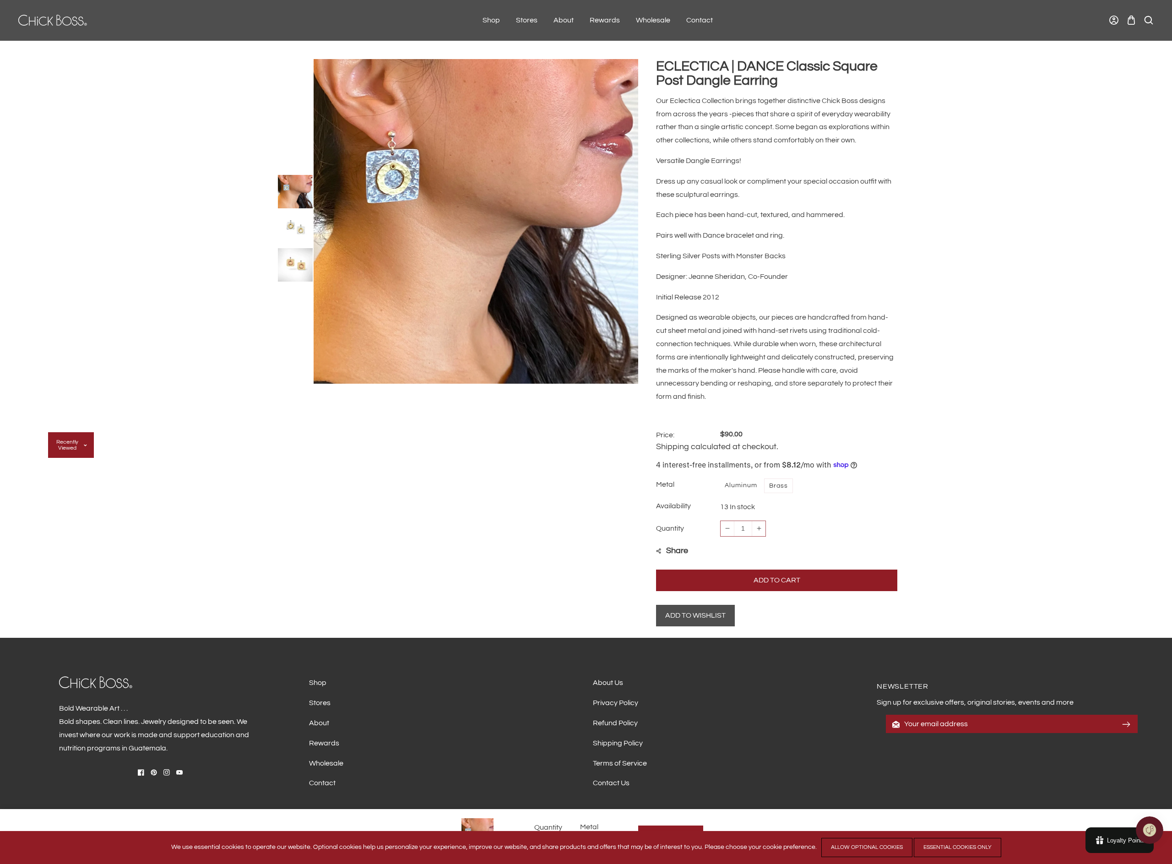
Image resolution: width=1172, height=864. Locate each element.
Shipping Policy (618, 743)
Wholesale (326, 763)
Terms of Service (620, 763)
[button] (1131, 20)
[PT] (153, 772)
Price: (665, 435)
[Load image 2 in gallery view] (295, 226)
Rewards (324, 743)
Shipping (672, 446)
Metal (589, 827)
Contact (322, 783)
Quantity (670, 528)
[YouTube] (179, 772)
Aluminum (741, 485)
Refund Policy (615, 723)
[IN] (166, 772)
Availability (673, 506)
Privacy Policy (615, 702)
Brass (778, 486)
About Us (608, 682)
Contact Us (611, 783)
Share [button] (677, 550)
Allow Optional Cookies (867, 847)
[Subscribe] (1126, 724)
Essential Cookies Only (957, 847)
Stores (320, 702)
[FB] (141, 772)
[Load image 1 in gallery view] (295, 190)
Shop (317, 682)
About (319, 723)
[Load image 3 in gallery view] (295, 263)
